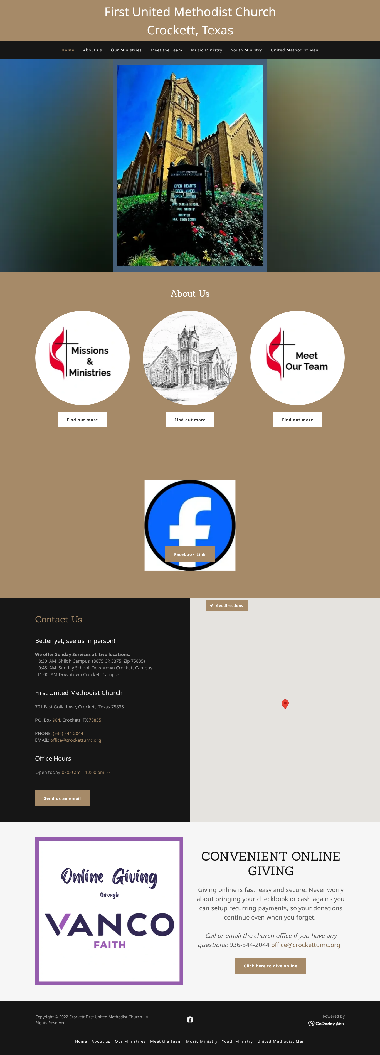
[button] (107, 773)
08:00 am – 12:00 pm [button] (83, 772)
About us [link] (92, 50)
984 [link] (56, 720)
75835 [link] (95, 720)
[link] (190, 1019)
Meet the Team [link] (166, 50)
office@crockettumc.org (305, 944)
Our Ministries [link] (126, 50)
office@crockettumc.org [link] (75, 740)
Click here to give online (270, 965)
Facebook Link (190, 554)
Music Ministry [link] (207, 50)
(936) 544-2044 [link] (68, 733)
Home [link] (67, 50)
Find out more (82, 419)
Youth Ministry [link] (246, 50)
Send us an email (62, 798)
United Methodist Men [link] (295, 50)
